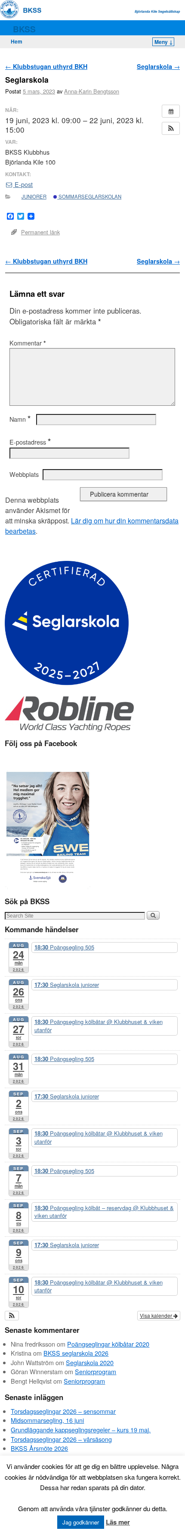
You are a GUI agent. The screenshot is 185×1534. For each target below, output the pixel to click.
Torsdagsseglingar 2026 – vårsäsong (61, 1439)
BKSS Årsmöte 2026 (39, 1448)
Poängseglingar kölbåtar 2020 (108, 1343)
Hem (16, 41)
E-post (23, 184)
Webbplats (24, 474)
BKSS (24, 29)
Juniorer (34, 196)
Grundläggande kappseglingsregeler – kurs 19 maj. (81, 1429)
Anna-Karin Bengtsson (91, 91)
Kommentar (27, 343)
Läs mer (118, 1522)
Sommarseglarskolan (89, 196)
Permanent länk (40, 232)
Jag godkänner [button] (80, 1522)
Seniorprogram (95, 1371)
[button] (170, 128)
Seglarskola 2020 (90, 1362)
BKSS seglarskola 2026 (75, 1352)
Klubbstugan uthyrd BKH (46, 66)
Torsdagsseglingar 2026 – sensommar (63, 1411)
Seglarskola (158, 66)
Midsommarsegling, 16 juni (47, 1420)
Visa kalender (156, 1315)
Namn (20, 419)
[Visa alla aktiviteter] (171, 111)
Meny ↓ (163, 42)
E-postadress (30, 442)
